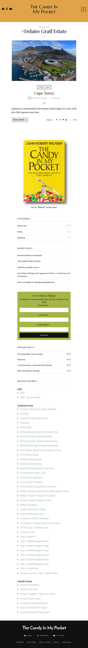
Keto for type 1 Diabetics (31, 482)
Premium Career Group (30, 598)
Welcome (21, 359)
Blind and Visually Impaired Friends (36, 436)
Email (29, 635)
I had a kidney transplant (31, 477)
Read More (18, 120)
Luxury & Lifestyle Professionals (35, 612)
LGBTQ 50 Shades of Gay (32, 514)
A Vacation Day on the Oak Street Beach (34, 365)
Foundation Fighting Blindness (34, 603)
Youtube (60, 635)
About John (44, 87)
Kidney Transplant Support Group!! (35, 500)
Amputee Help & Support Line (33, 418)
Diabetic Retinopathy (29, 585)
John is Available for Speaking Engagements (36, 282)
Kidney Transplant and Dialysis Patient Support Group (44, 491)
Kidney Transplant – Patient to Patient (37, 594)
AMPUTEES (25, 427)
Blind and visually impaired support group (39, 441)
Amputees (25, 422)
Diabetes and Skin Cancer (28, 267)
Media (20, 232)
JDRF (22, 393)
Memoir (20, 642)
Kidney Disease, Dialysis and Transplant (38, 486)
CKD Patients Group (29, 454)
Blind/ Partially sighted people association (39, 445)
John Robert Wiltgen (39, 98)
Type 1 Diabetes (27, 536)
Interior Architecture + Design (33, 607)
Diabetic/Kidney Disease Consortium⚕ (37, 468)
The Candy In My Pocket (44, 9)
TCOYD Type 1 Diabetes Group (34, 527)
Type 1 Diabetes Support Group (34, 541)
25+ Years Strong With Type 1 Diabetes (38, 409)
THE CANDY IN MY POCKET (29, 261)
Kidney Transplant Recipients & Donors (37, 495)
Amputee (24, 413)
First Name (43, 305)
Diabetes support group (30, 459)
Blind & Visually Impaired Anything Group (39, 432)
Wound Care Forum (29, 589)
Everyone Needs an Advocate (29, 255)
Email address (43, 324)
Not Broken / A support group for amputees (40, 523)
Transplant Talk (27, 532)
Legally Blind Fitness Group (32, 509)
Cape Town (44, 93)
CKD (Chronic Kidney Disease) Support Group (40, 450)
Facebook (44, 635)
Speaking (21, 238)
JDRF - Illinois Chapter (30, 397)
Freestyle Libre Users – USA (33, 473)
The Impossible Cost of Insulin (30, 354)
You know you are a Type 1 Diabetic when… (39, 573)
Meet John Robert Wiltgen (28, 371)
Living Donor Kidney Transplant (34, 518)
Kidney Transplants (29, 504)
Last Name (43, 315)
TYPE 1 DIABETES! (29, 568)
